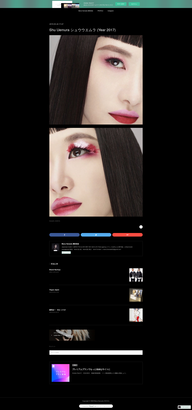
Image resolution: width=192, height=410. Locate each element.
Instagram (111, 11)
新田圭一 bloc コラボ (57, 310)
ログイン (134, 4)
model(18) (57, 221)
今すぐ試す (120, 4)
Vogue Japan (54, 290)
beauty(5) (51, 221)
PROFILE (100, 11)
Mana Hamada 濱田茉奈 (85, 11)
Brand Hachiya (54, 269)
